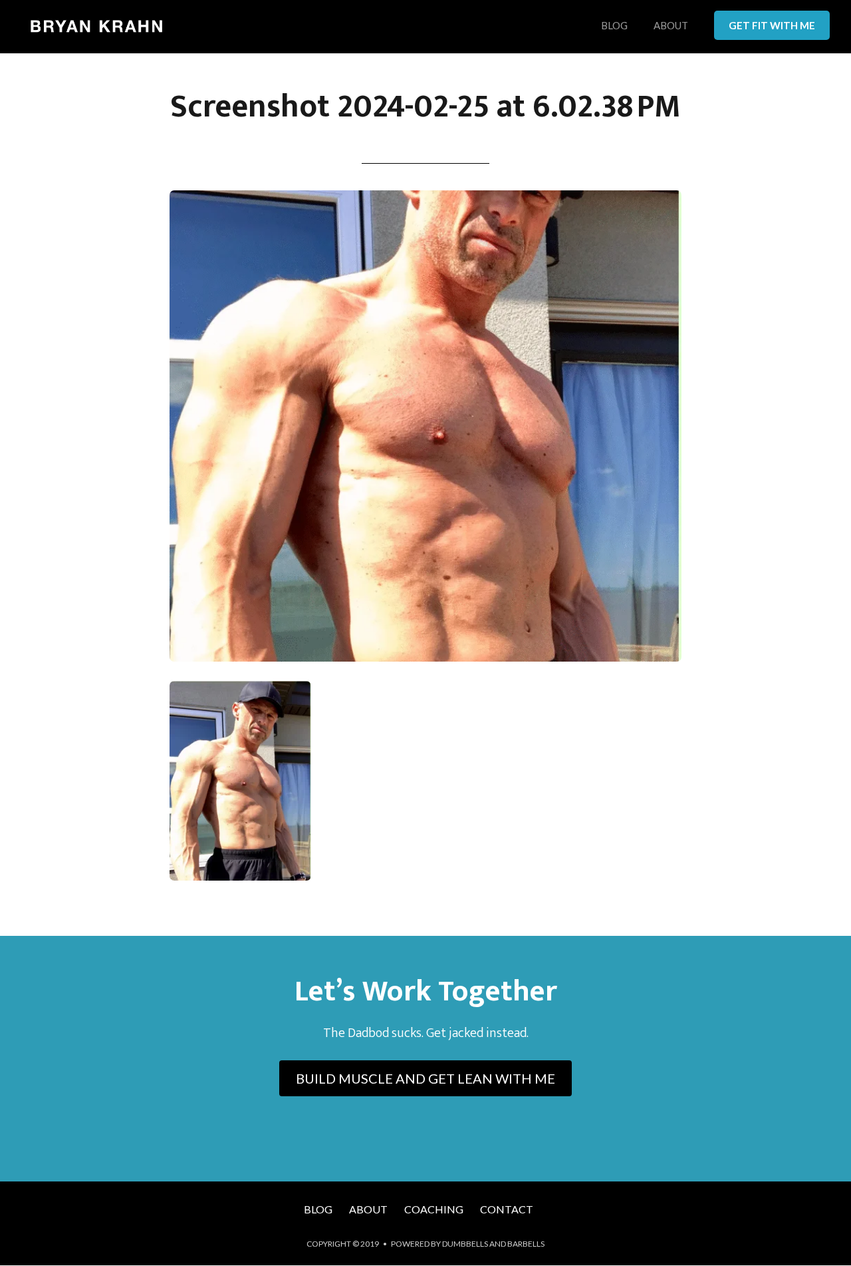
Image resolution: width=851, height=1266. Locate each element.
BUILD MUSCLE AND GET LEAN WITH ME (425, 1078)
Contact (506, 1209)
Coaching (433, 1209)
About (671, 26)
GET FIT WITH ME (772, 25)
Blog (614, 26)
